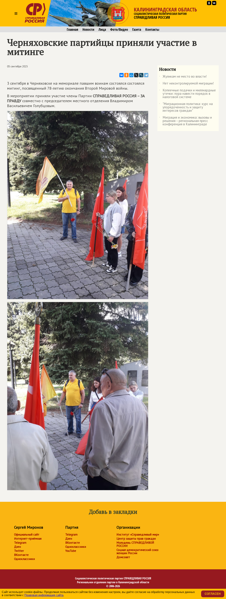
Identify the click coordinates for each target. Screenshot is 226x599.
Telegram (20, 542)
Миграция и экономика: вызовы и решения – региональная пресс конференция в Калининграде (185, 121)
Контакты (152, 29)
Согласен (213, 593)
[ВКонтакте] (121, 75)
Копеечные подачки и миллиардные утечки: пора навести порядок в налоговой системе (187, 94)
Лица (102, 29)
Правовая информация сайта (43, 595)
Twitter (19, 550)
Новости (88, 29)
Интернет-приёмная (27, 538)
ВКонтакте (21, 554)
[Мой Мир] (131, 75)
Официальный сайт (26, 534)
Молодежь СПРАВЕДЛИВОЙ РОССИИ (135, 544)
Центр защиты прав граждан (136, 538)
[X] (136, 75)
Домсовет (123, 557)
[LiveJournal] (141, 75)
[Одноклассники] (126, 75)
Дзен (17, 546)
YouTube (70, 550)
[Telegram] (146, 75)
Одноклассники (24, 558)
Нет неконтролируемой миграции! (186, 84)
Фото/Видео (119, 29)
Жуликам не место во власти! (183, 77)
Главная (72, 29)
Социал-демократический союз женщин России (137, 551)
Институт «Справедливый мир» (138, 534)
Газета (136, 29)
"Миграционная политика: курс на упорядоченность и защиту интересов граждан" (186, 107)
